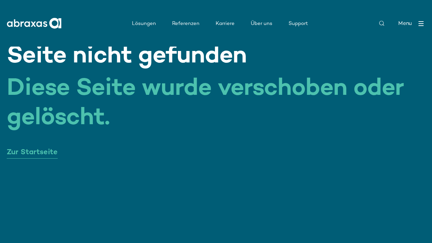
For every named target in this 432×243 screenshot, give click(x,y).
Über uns (261, 23)
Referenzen (185, 23)
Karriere (225, 23)
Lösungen (144, 23)
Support (298, 23)
